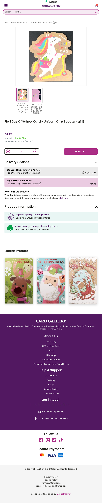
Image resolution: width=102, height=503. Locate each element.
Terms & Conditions (51, 483)
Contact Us (51, 375)
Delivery (51, 380)
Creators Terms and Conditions (51, 364)
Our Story (51, 341)
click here (64, 198)
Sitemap (51, 355)
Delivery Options (16, 162)
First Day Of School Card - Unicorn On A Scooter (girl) (44, 121)
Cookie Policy (51, 480)
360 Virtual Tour (51, 346)
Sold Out (81, 151)
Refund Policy (51, 389)
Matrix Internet (64, 494)
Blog (51, 350)
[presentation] (99, 282)
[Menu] (6, 6)
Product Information (20, 206)
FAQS (51, 384)
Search (96, 11)
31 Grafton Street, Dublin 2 (53, 418)
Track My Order (51, 393)
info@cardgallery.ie (53, 411)
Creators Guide (51, 359)
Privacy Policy (51, 477)
